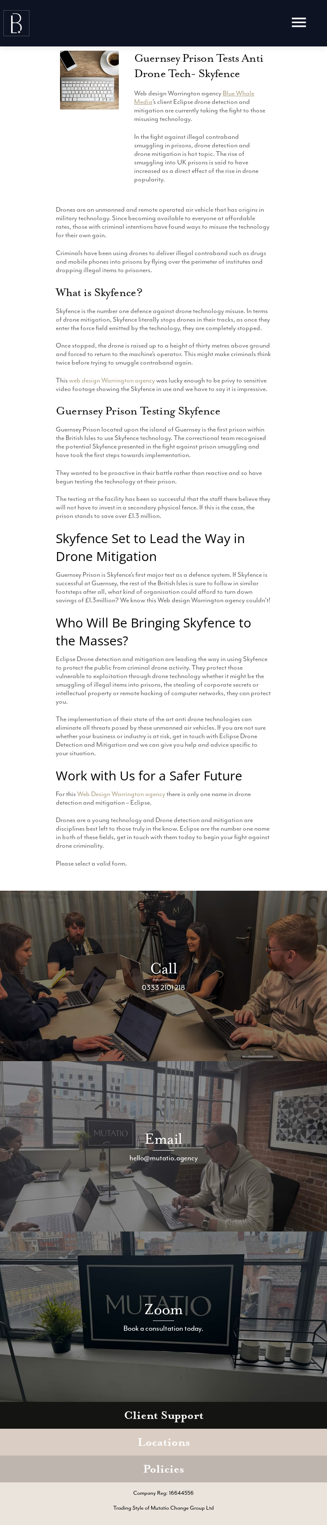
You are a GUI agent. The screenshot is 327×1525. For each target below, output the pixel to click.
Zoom (163, 1309)
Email (163, 1138)
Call (163, 968)
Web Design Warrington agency (121, 794)
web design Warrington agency (112, 380)
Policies (163, 1469)
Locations (164, 1442)
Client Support (164, 1415)
